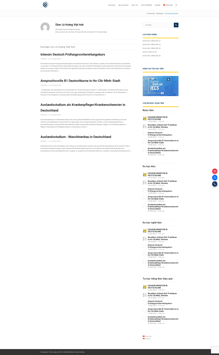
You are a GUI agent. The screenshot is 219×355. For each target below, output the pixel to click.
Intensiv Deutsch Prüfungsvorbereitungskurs (72, 54)
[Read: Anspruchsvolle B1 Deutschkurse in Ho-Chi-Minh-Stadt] (145, 142)
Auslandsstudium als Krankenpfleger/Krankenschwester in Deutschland (163, 150)
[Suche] (176, 5)
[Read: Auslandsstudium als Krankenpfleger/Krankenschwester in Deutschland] (145, 150)
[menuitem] (112, 5)
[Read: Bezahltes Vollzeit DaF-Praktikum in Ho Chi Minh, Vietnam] (145, 126)
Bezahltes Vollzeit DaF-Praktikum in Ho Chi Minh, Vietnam (162, 126)
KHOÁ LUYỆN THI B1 (150, 52)
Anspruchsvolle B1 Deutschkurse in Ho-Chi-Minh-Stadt (80, 81)
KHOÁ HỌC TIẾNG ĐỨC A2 (152, 44)
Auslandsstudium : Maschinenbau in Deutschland (75, 137)
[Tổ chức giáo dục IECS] (45, 5)
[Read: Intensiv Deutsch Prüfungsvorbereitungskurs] (145, 134)
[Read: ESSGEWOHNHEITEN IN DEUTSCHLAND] (145, 118)
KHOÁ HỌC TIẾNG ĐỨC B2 (152, 56)
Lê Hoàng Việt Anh (56, 59)
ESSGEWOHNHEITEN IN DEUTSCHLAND (157, 118)
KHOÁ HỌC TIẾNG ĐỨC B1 (152, 48)
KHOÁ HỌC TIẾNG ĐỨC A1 (152, 41)
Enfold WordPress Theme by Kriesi (74, 352)
